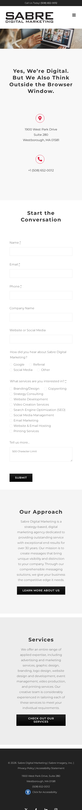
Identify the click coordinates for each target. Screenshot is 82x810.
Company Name (22, 308)
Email (15, 264)
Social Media (23, 370)
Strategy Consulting (28, 394)
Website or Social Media (28, 330)
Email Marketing (26, 420)
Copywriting (57, 388)
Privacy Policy (26, 768)
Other (45, 370)
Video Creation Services (31, 404)
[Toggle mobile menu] (74, 15)
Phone (16, 286)
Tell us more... (20, 442)
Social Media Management (34, 415)
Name (15, 242)
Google (19, 364)
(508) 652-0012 (41, 786)
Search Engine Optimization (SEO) (39, 410)
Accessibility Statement (50, 768)
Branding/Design (26, 388)
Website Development (31, 399)
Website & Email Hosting (32, 426)
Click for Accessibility (44, 792)
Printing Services (26, 431)
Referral (39, 364)
